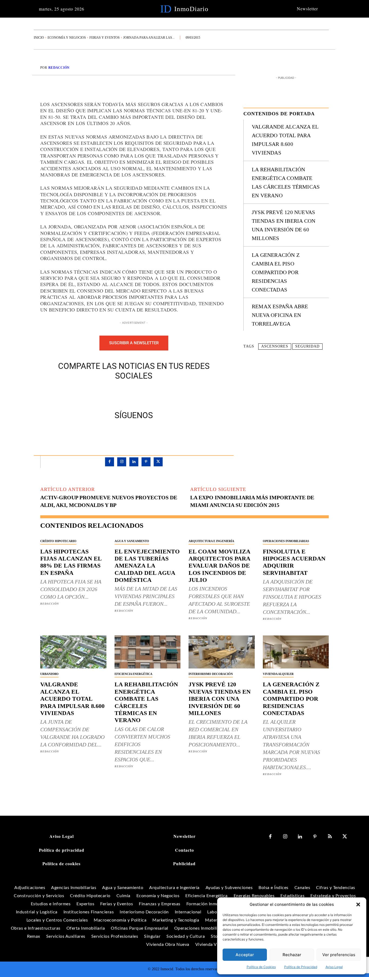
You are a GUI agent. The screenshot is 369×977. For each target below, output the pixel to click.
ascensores (274, 346)
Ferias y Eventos (104, 38)
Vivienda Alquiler (278, 674)
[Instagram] (121, 462)
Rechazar (292, 954)
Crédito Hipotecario (58, 541)
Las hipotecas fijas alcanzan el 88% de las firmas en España (71, 562)
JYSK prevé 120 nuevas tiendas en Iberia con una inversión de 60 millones (220, 698)
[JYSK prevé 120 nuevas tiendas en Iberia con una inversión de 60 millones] (222, 651)
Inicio (39, 38)
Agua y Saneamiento (132, 541)
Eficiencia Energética (133, 674)
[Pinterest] (140, 394)
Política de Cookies (261, 967)
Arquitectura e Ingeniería (211, 541)
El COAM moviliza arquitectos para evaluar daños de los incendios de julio (219, 565)
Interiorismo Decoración (211, 674)
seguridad (307, 346)
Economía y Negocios (67, 38)
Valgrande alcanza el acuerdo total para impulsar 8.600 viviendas (72, 698)
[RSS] (330, 837)
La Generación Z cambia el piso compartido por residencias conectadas (276, 272)
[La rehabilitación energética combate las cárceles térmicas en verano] (148, 651)
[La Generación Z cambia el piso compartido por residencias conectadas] (296, 651)
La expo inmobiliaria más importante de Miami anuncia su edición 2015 (252, 501)
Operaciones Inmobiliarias (286, 541)
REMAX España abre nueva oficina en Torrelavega (280, 315)
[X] (127, 394)
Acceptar (245, 954)
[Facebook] (115, 394)
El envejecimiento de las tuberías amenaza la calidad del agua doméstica (147, 565)
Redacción (59, 67)
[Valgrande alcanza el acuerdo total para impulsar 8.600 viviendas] (73, 651)
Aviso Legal (334, 967)
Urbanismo (49, 674)
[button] (358, 904)
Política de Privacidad (300, 967)
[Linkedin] (134, 462)
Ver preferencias (338, 954)
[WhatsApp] (152, 394)
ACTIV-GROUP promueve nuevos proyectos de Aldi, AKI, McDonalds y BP (108, 501)
